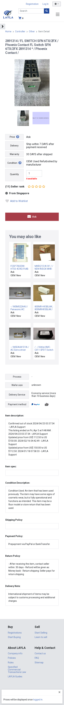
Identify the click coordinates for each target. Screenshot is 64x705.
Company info (15, 653)
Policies (12, 658)
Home (8, 31)
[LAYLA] (8, 14)
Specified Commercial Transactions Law (17, 669)
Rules (11, 662)
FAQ (37, 658)
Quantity (14, 174)
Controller (20, 31)
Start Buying (14, 637)
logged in (38, 699)
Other (32, 31)
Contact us (40, 653)
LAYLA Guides (15, 676)
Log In (46, 4)
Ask (34, 216)
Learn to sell (41, 637)
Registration (32, 4)
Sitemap (39, 662)
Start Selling (41, 632)
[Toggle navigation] (57, 14)
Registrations (15, 632)
